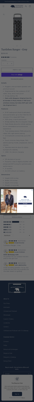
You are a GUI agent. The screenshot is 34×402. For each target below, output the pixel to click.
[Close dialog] (32, 190)
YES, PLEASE (25, 203)
